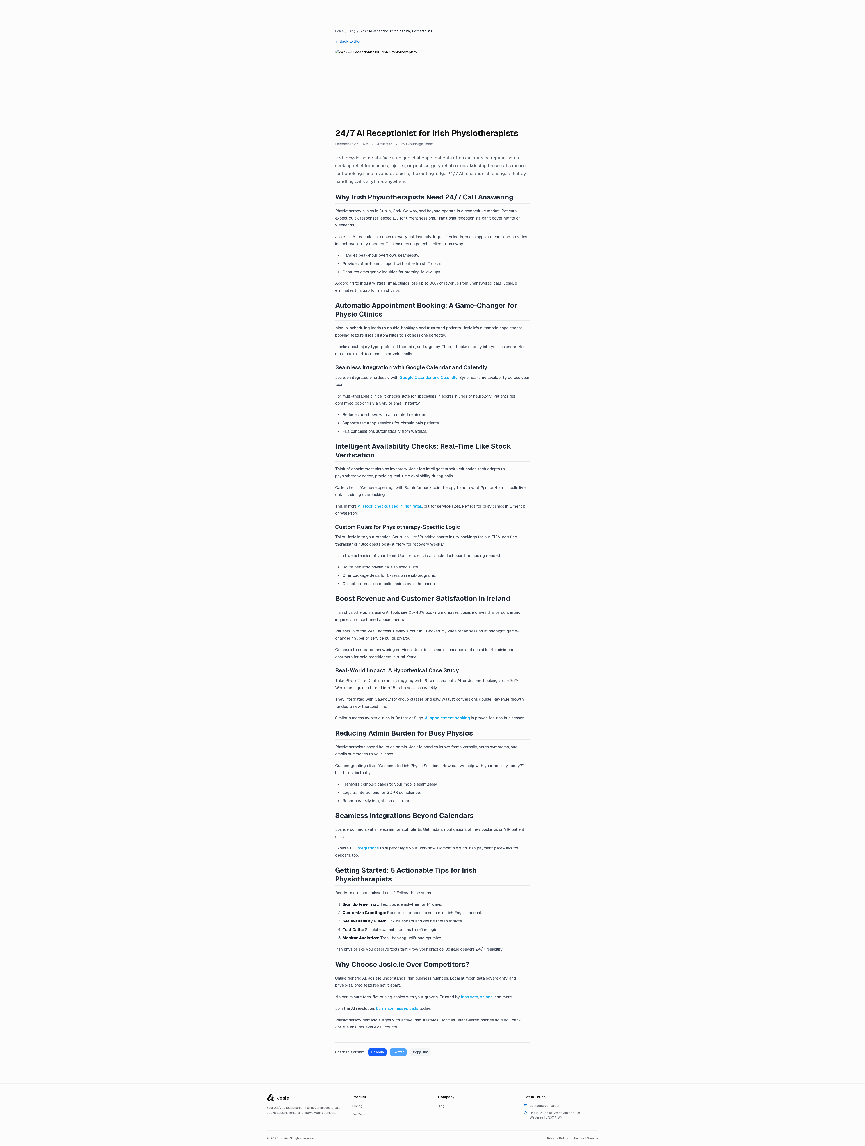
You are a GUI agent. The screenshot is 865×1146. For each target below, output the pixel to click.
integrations (368, 848)
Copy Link (420, 1052)
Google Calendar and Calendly (429, 377)
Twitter (398, 1052)
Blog (352, 31)
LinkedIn (377, 1052)
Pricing (357, 1106)
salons (486, 996)
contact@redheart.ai (544, 1106)
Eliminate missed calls (397, 1008)
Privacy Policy (557, 1138)
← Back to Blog (348, 41)
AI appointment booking (447, 717)
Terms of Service (586, 1138)
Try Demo (359, 1114)
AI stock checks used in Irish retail (390, 506)
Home (339, 31)
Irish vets (469, 996)
